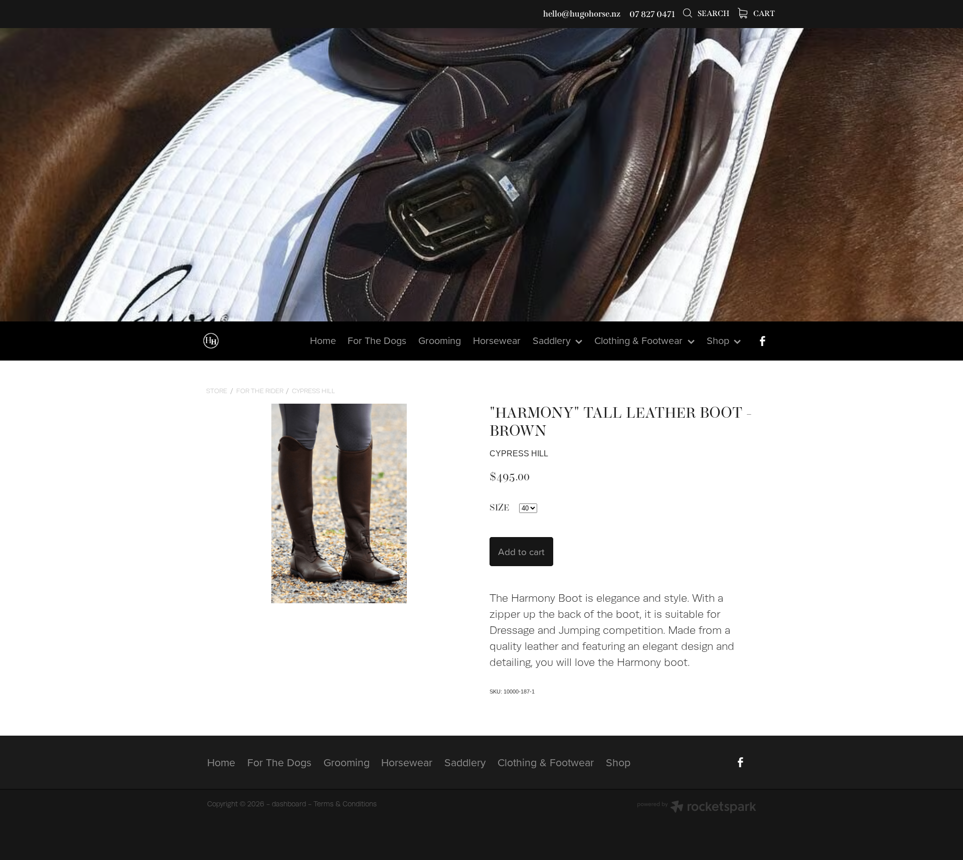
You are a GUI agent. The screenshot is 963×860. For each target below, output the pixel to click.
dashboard (289, 804)
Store (216, 391)
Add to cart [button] (521, 551)
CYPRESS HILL (313, 391)
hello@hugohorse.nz (581, 14)
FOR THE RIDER (259, 391)
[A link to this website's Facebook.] (762, 341)
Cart (763, 13)
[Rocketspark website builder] (696, 808)
